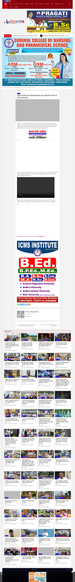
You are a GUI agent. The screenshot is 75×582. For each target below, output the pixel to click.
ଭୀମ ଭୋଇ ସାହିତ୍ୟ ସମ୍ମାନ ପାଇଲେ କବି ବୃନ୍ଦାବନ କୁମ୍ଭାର (28, 380)
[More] (30, 304)
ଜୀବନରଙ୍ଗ (47, 3)
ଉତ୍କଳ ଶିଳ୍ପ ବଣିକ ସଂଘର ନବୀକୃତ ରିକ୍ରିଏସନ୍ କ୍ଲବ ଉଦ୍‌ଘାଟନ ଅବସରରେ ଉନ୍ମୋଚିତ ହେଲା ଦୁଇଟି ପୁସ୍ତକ (46, 421)
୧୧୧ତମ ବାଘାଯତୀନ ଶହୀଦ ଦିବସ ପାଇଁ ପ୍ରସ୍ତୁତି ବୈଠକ (12, 401)
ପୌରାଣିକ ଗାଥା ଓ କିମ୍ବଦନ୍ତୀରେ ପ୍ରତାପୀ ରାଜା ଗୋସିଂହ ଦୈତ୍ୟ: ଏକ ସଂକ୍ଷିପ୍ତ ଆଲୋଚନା (46, 344)
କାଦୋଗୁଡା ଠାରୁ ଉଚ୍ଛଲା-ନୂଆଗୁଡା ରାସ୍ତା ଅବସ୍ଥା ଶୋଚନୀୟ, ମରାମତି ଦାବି (27, 344)
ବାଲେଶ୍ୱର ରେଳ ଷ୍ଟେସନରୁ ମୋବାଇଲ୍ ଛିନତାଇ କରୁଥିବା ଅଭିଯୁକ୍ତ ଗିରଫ (28, 440)
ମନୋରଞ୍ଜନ (41, 3)
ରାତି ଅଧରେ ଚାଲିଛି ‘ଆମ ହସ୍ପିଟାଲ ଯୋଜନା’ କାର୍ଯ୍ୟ (61, 401)
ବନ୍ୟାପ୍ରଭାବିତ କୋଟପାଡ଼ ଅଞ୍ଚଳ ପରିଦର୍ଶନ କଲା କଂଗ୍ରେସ (46, 363)
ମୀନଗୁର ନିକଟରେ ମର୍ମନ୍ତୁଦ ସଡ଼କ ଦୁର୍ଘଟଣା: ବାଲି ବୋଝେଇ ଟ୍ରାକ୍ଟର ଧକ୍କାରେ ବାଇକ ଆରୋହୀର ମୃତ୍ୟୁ (46, 521)
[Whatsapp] (18, 304)
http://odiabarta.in (28, 316)
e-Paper (16, 7)
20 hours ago (8, 365)
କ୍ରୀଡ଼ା (36, 3)
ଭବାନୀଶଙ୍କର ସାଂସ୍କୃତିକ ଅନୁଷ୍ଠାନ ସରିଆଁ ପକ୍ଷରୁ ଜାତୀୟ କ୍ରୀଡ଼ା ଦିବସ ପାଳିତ (46, 381)
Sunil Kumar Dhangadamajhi (32, 311)
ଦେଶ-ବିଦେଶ (16, 3)
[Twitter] (25, 304)
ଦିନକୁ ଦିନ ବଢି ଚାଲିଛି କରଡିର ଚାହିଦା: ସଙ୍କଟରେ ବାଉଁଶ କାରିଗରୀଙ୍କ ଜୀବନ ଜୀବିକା (62, 440)
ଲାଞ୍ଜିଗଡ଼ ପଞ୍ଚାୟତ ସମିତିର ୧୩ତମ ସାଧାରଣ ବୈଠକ (28, 481)
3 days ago (59, 484)
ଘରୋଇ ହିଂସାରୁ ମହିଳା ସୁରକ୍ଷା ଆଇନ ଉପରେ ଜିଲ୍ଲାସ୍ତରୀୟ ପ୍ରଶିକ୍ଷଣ (28, 402)
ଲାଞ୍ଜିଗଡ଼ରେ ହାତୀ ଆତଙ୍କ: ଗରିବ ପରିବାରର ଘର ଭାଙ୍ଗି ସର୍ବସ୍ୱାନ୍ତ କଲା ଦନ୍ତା (28, 540)
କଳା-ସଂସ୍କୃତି (27, 3)
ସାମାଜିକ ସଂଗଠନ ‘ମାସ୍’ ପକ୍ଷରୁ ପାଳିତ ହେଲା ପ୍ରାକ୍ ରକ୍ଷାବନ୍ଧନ (63, 539)
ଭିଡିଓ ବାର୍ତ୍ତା (57, 3)
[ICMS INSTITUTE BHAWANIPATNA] (37, 241)
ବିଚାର (62, 3)
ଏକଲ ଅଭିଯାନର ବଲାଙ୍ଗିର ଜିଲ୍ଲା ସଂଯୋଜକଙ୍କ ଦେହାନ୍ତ (62, 481)
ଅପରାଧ (52, 3)
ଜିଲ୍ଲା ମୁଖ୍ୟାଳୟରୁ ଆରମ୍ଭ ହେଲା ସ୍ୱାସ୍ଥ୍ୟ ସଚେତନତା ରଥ (62, 460)
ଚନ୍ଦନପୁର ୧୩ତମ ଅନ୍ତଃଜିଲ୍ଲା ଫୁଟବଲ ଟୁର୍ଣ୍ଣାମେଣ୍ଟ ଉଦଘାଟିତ (12, 363)
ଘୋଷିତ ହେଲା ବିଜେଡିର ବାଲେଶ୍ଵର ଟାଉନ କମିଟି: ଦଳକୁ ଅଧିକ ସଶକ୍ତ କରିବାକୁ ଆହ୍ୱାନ (62, 421)
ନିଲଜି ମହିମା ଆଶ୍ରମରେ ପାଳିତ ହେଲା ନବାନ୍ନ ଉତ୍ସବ (62, 501)
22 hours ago (25, 365)
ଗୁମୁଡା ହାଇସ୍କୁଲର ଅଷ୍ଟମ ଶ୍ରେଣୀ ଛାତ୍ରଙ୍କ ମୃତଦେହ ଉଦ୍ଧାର (45, 558)
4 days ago (42, 543)
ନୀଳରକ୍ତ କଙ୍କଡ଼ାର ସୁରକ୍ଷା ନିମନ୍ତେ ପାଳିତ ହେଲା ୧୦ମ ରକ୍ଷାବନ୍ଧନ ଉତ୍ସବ (45, 461)
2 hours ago (25, 347)
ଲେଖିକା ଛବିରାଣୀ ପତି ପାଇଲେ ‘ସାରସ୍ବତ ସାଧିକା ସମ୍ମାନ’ (11, 519)
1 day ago (58, 365)
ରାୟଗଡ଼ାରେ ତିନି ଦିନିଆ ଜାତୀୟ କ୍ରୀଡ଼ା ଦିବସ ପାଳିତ (62, 363)
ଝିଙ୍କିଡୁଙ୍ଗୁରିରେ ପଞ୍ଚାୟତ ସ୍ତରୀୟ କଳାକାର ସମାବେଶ (28, 363)
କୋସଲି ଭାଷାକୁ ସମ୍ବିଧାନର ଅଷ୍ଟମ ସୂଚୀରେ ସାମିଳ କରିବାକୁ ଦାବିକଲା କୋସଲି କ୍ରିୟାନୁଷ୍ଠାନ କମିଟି (27, 325)
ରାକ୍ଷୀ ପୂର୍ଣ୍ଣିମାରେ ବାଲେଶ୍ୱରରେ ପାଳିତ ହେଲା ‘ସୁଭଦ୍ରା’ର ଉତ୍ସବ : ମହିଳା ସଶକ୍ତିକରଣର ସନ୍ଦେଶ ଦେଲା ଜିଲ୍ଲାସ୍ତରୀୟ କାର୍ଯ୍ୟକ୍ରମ (28, 462)
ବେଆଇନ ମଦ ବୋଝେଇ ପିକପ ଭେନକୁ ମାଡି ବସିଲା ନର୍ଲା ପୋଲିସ (12, 481)
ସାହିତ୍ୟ (32, 3)
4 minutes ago (8, 348)
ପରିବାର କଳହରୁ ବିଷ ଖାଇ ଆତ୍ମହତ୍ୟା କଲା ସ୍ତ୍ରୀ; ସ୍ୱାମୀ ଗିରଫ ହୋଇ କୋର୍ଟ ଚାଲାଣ (12, 540)
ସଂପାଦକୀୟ (11, 7)
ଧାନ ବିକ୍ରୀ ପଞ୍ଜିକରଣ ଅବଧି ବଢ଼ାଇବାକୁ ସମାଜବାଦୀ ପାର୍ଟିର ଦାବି (12, 419)
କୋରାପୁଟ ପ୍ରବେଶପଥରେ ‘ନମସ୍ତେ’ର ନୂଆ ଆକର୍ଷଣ (61, 343)
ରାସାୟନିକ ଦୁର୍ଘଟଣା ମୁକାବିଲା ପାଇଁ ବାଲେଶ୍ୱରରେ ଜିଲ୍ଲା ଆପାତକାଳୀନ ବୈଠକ (12, 461)
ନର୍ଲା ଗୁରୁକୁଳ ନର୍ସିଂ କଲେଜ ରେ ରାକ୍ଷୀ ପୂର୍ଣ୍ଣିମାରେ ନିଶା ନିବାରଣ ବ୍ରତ (62, 558)
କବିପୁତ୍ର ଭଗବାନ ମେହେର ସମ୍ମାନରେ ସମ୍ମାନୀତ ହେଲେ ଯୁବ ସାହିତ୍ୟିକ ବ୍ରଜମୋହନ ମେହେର (45, 441)
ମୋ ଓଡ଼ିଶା (10, 3)
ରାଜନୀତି (21, 3)
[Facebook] (20, 304)
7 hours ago (42, 347)
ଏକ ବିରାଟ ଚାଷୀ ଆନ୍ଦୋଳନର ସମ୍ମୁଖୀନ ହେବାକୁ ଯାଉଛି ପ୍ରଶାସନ (49, 325)
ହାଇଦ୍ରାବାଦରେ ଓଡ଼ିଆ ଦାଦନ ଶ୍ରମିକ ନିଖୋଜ (11, 501)
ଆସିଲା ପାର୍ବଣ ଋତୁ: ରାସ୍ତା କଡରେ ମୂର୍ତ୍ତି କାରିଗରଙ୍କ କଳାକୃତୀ (12, 380)
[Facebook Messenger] (23, 304)
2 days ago (8, 403)
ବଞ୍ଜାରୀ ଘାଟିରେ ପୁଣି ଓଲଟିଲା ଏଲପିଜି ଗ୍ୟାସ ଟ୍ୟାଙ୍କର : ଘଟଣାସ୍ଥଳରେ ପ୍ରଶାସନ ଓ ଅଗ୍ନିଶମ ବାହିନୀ (45, 483)
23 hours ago (42, 365)
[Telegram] (27, 304)
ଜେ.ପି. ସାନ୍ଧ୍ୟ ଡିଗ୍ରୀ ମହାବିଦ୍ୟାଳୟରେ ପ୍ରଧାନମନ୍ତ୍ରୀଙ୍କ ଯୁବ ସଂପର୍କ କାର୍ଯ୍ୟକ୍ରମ (11, 559)
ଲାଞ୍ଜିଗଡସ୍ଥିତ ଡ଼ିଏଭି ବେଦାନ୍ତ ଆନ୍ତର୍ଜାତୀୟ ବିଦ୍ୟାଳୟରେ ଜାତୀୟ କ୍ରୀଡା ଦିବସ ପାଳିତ (45, 402)
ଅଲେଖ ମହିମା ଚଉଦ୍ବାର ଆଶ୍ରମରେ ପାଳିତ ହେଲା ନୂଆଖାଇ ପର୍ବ (44, 502)
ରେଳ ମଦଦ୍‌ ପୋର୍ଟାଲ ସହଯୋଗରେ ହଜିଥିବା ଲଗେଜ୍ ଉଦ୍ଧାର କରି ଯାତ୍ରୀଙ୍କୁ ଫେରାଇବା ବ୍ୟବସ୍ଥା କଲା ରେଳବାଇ (11, 441)
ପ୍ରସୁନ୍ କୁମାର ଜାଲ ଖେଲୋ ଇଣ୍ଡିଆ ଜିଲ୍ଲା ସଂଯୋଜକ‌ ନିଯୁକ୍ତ (44, 540)
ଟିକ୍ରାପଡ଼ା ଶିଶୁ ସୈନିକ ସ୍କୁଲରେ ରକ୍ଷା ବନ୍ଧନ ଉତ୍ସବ (29, 557)
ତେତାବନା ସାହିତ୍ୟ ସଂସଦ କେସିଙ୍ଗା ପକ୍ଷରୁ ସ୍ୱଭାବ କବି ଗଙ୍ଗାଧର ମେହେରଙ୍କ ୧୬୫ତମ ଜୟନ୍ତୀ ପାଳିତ (12, 345)
